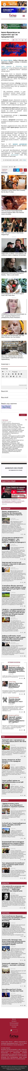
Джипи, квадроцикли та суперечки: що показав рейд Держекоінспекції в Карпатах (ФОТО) (12, 513)
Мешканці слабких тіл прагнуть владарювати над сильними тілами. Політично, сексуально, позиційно (17, 670)
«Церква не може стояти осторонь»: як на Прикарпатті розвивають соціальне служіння (13, 804)
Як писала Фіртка (6, 60)
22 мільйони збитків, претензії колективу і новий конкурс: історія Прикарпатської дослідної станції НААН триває (14, 588)
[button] (3, 372)
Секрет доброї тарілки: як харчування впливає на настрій (12, 781)
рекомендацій (14, 155)
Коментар (4, 369)
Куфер (24, 160)
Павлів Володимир (14, 697)
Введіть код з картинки (9, 403)
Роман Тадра (12, 681)
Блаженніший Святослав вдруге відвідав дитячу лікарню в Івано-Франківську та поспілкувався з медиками (13, 844)
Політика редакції (14, 1023)
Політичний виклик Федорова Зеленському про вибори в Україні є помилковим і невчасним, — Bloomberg (14, 918)
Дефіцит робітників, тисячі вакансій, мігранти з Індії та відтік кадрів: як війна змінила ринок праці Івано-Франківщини (14, 638)
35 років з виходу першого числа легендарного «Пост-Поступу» (16, 701)
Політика (5, 913)
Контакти (14, 1021)
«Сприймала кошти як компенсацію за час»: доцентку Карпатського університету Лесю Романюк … (13, 315)
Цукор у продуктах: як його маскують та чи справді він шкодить (11, 761)
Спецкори (14, 1027)
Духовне (5, 800)
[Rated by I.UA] (14, 1030)
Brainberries (14, 194)
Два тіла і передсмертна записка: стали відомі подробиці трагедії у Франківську (12, 357)
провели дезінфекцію (20, 144)
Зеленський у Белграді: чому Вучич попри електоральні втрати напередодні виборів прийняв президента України (13, 942)
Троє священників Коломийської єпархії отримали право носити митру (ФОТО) (13, 864)
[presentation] (3, 372)
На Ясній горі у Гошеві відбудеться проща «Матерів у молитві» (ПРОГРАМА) (14, 824)
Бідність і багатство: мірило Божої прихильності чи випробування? (16, 685)
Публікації (6, 508)
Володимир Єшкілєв (14, 665)
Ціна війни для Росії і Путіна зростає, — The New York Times (12, 990)
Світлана (5, 420)
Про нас (14, 1019)
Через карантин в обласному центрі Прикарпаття (14, 67)
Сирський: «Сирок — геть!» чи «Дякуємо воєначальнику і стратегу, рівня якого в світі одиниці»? (16, 719)
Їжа (3, 737)
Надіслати (23, 415)
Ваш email (4, 397)
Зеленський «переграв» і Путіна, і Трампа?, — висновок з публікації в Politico (13, 964)
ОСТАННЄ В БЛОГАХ (14, 662)
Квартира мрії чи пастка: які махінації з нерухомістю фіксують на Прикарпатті (14, 563)
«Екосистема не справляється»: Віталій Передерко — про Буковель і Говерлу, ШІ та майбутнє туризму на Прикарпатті (14, 540)
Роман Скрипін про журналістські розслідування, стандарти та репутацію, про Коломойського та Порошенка (13, 501)
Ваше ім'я (4, 391)
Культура (5, 883)
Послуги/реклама (14, 1025)
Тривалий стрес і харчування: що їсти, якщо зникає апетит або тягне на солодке (14, 741)
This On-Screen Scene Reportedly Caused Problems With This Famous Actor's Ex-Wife (12, 212)
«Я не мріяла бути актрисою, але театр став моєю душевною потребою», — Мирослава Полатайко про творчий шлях (13, 888)
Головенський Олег (14, 715)
